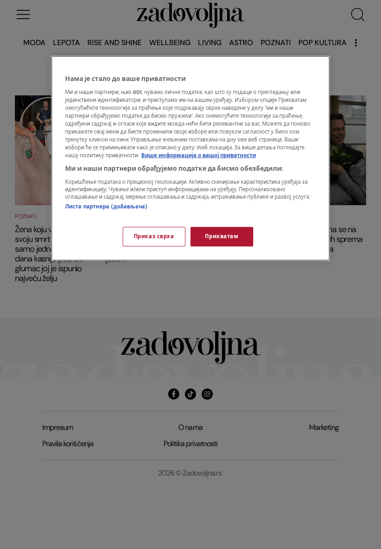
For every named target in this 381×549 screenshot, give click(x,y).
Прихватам (221, 236)
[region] (190, 158)
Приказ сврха (154, 236)
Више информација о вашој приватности (198, 155)
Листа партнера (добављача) (106, 206)
